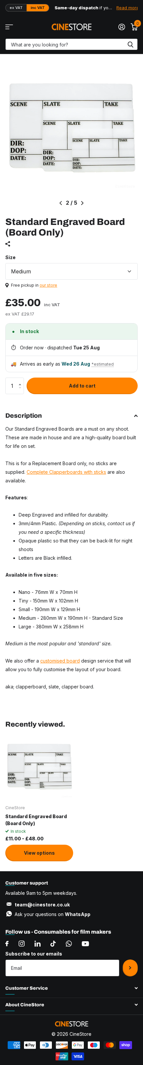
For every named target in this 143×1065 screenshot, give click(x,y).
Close (71, 988)
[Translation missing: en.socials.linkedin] (38, 944)
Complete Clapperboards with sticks (66, 472)
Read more (127, 7)
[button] (21, 380)
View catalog (9, 27)
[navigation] (60, 203)
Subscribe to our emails (33, 954)
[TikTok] (53, 944)
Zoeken (130, 44)
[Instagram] (22, 944)
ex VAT (16, 7)
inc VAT (38, 7)
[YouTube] (85, 943)
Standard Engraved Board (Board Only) (36, 820)
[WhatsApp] (69, 944)
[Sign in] (121, 27)
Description (23, 415)
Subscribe (130, 967)
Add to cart (82, 386)
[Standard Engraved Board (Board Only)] (39, 766)
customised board (60, 661)
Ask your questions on (52, 914)
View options (39, 853)
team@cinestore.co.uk (42, 904)
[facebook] (7, 943)
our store (48, 285)
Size (10, 257)
